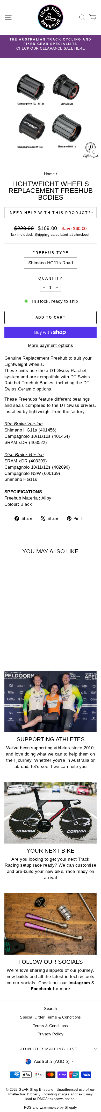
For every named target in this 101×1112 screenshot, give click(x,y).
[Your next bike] (50, 812)
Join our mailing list (49, 1049)
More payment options (50, 345)
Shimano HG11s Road (50, 262)
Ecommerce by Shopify (58, 1107)
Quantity (50, 278)
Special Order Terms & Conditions (50, 1017)
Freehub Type (50, 253)
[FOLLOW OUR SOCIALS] (50, 924)
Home (49, 174)
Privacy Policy (50, 1034)
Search (50, 1008)
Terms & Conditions (50, 1025)
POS (28, 1107)
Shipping (41, 234)
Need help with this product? (50, 213)
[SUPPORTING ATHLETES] (50, 701)
